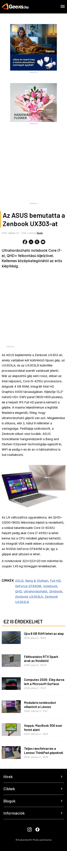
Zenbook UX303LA (29, 597)
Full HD (55, 581)
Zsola (40, 233)
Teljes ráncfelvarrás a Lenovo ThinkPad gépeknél (43, 750)
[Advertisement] (33, 167)
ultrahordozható (35, 591)
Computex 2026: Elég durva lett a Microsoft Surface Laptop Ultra (44, 683)
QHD (18, 591)
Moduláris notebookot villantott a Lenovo (40, 704)
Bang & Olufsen (36, 581)
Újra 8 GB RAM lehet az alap (44, 633)
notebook (50, 586)
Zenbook (55, 591)
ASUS (19, 581)
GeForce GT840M (28, 586)
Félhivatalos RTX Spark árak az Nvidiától (41, 658)
